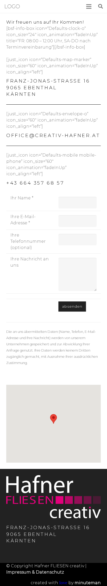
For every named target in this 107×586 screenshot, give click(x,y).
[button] (53, 419)
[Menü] (89, 6)
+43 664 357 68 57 (35, 183)
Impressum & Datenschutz (35, 572)
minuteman (88, 582)
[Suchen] (100, 6)
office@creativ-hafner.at (53, 135)
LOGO (12, 6)
